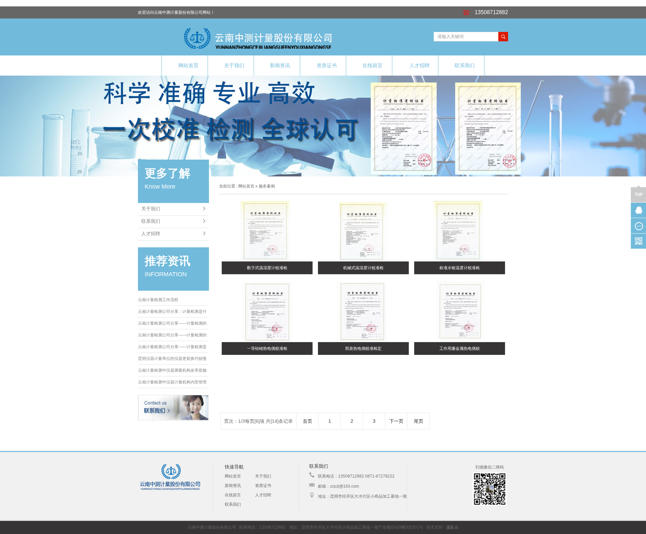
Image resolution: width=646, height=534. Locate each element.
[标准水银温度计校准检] (459, 231)
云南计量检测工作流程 (158, 299)
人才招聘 (419, 65)
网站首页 (188, 65)
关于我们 (234, 65)
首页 (307, 421)
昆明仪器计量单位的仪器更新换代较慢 (172, 358)
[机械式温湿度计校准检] (363, 231)
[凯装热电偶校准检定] (363, 312)
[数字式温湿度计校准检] (267, 231)
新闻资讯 (280, 65)
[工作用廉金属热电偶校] (459, 312)
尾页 (418, 421)
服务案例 (267, 186)
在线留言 (372, 65)
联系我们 (465, 65)
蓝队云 (452, 527)
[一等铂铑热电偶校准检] (267, 312)
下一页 (396, 421)
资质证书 (327, 65)
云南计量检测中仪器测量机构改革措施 (172, 370)
